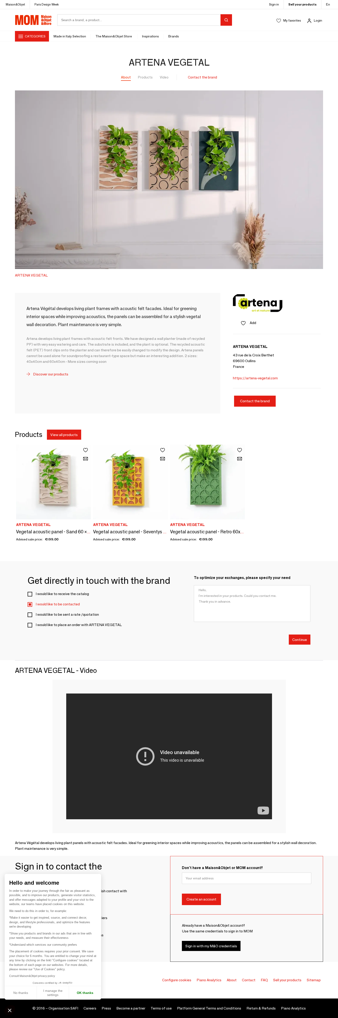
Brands (173, 36)
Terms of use (161, 1008)
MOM (33, 20)
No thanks (20, 993)
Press (106, 1008)
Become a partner (130, 1008)
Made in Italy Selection (70, 36)
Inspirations (150, 36)
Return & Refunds (261, 1008)
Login (318, 20)
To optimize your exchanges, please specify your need (242, 578)
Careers (89, 1008)
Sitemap (314, 980)
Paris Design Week (46, 4)
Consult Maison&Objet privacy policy (32, 976)
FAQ (264, 980)
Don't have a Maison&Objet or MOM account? (222, 868)
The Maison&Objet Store (114, 36)
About (126, 77)
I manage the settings (53, 993)
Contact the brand (202, 77)
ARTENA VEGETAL (31, 275)
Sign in (274, 4)
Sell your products (302, 4)
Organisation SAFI (63, 1008)
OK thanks (85, 993)
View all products (64, 434)
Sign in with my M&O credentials (211, 946)
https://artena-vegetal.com (255, 378)
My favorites (292, 20)
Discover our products (50, 374)
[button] (9, 1010)
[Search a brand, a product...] (226, 20)
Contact (248, 980)
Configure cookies (176, 980)
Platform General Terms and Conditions (209, 1008)
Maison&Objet (15, 4)
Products (145, 77)
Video (164, 77)
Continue (299, 640)
